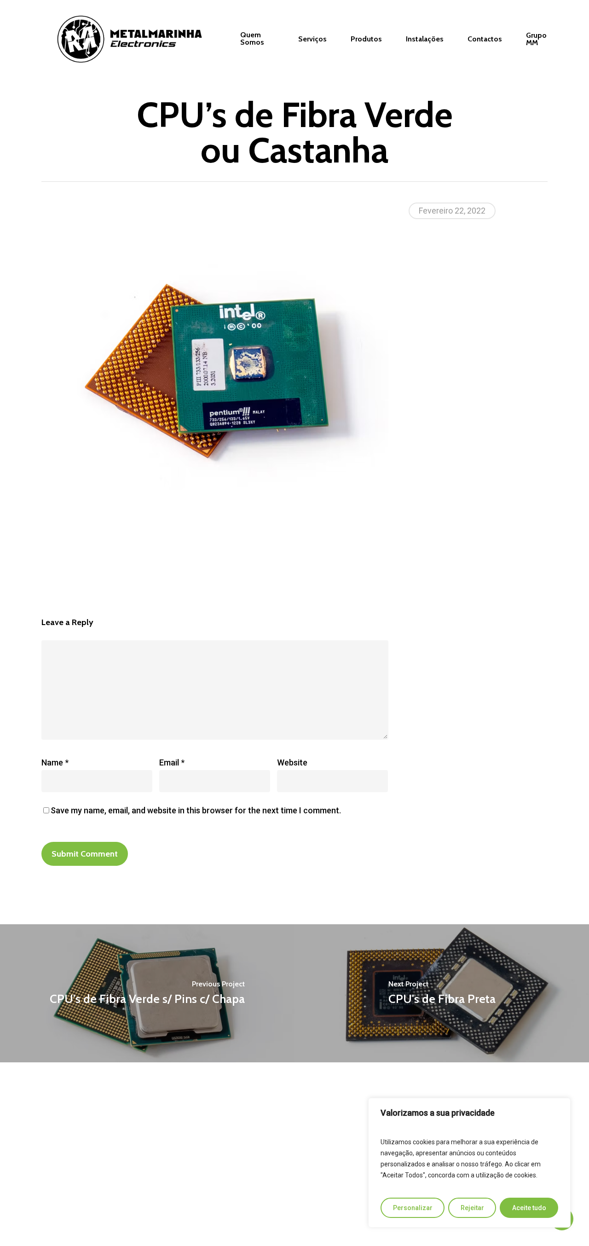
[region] (469, 1163)
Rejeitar (472, 1207)
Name (55, 762)
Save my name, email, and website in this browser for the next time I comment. (196, 810)
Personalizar (413, 1207)
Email (172, 762)
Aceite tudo (529, 1207)
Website (292, 762)
